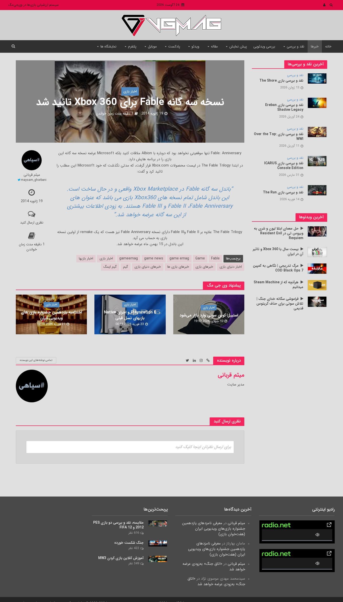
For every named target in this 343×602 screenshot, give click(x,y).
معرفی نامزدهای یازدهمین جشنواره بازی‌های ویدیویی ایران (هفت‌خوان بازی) (213, 528)
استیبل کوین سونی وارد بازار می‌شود (209, 315)
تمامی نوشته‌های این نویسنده (36, 360)
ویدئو (195, 46)
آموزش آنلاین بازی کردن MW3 (121, 558)
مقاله (214, 46)
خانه (328, 46)
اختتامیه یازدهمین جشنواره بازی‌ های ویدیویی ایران (51, 315)
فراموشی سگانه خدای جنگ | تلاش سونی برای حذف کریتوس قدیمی (279, 304)
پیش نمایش (238, 46)
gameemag (128, 258)
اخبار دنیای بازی (230, 266)
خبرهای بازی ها (178, 266)
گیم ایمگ (110, 266)
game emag (179, 258)
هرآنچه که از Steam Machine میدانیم (278, 285)
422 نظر (133, 548)
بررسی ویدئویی (264, 46)
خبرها (315, 46)
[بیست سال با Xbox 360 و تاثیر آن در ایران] (317, 252)
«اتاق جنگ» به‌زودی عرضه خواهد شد (214, 566)
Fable (215, 258)
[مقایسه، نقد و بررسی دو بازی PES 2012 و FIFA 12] (157, 523)
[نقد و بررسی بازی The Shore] (317, 78)
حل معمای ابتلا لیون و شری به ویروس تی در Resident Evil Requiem (278, 233)
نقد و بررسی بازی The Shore (281, 80)
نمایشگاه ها (108, 46)
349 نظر (133, 563)
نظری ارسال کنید (31, 222)
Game (200, 258)
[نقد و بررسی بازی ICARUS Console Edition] (317, 161)
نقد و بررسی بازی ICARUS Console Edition (283, 166)
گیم (125, 266)
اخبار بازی (130, 91)
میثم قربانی (32, 175)
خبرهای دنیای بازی (147, 266)
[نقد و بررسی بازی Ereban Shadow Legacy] (317, 103)
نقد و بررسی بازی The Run (283, 192)
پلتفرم (132, 46)
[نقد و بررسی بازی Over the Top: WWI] (317, 132)
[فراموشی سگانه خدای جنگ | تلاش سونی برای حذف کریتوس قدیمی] (317, 302)
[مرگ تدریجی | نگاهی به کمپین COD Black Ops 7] (317, 268)
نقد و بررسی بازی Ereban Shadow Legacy (284, 107)
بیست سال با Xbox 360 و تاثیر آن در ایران (278, 251)
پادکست (174, 46)
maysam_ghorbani (33, 180)
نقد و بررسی (295, 46)
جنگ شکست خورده (129, 542)
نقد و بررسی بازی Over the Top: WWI (278, 136)
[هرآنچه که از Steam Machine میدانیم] (317, 285)
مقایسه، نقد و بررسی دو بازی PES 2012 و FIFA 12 (118, 525)
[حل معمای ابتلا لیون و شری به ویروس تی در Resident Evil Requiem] (317, 231)
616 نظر (133, 532)
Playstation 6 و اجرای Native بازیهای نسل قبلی (130, 315)
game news (153, 258)
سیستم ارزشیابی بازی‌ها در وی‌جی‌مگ (33, 5)
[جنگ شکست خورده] (157, 543)
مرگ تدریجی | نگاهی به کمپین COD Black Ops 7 (278, 268)
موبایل (152, 46)
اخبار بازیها (86, 258)
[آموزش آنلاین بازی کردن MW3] (157, 559)
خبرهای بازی (204, 266)
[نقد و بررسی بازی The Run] (317, 190)
